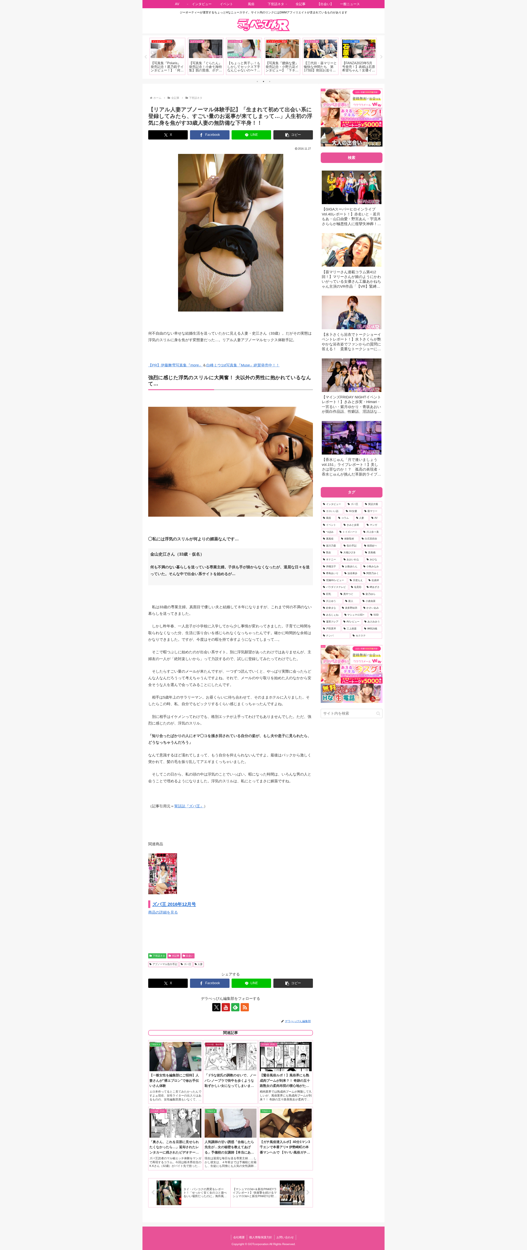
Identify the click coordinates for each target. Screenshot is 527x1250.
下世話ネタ (159, 955)
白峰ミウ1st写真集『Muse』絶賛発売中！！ (243, 365)
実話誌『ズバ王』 (189, 806)
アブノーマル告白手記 (165, 964)
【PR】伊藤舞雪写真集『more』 (175, 365)
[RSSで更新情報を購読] (245, 1007)
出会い (189, 955)
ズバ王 (187, 964)
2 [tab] (263, 81)
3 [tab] (270, 81)
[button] (293, 135)
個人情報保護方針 (260, 1237)
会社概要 (239, 1237)
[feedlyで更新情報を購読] (235, 1007)
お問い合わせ (285, 1237)
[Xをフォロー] (216, 1007)
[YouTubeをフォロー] (226, 1007)
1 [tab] (257, 81)
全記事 (175, 955)
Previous (145, 57)
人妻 (200, 964)
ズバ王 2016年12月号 (174, 904)
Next (381, 57)
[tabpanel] (167, 56)
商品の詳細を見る (163, 912)
